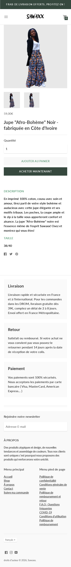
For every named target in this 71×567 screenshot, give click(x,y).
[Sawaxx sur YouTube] (16, 552)
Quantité (10, 140)
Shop (7, 480)
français (9, 539)
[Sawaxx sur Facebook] (6, 552)
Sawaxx (32, 560)
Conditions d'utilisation (52, 516)
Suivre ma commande (16, 492)
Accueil (8, 476)
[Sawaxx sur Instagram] (11, 552)
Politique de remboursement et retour (50, 496)
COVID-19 (45, 512)
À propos (9, 484)
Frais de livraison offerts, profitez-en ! (35, 4)
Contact (8, 488)
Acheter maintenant (35, 171)
